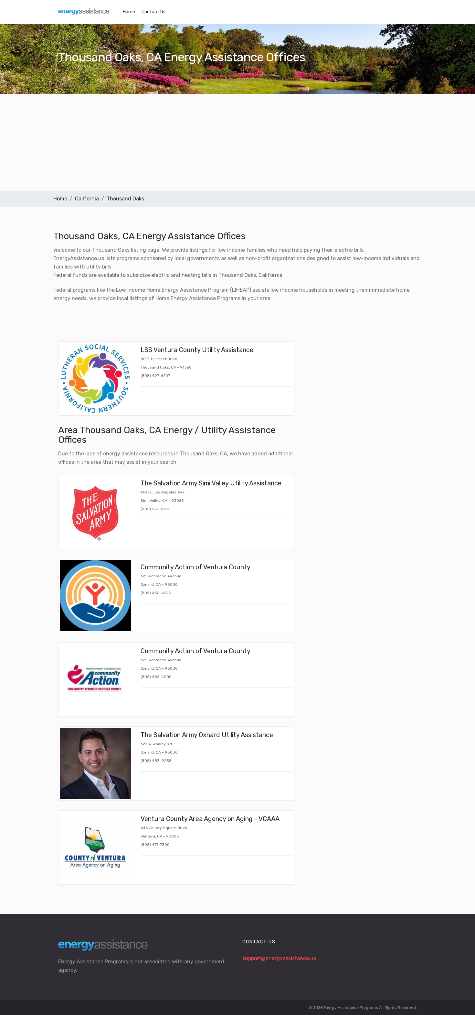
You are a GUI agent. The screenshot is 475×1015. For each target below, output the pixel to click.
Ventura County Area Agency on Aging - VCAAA (210, 819)
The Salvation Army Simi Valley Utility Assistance (211, 483)
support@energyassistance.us (279, 958)
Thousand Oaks (125, 199)
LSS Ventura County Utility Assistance (197, 350)
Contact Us (153, 12)
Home (129, 12)
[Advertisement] (237, 142)
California (87, 199)
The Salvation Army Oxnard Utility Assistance (207, 735)
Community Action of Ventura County (195, 567)
